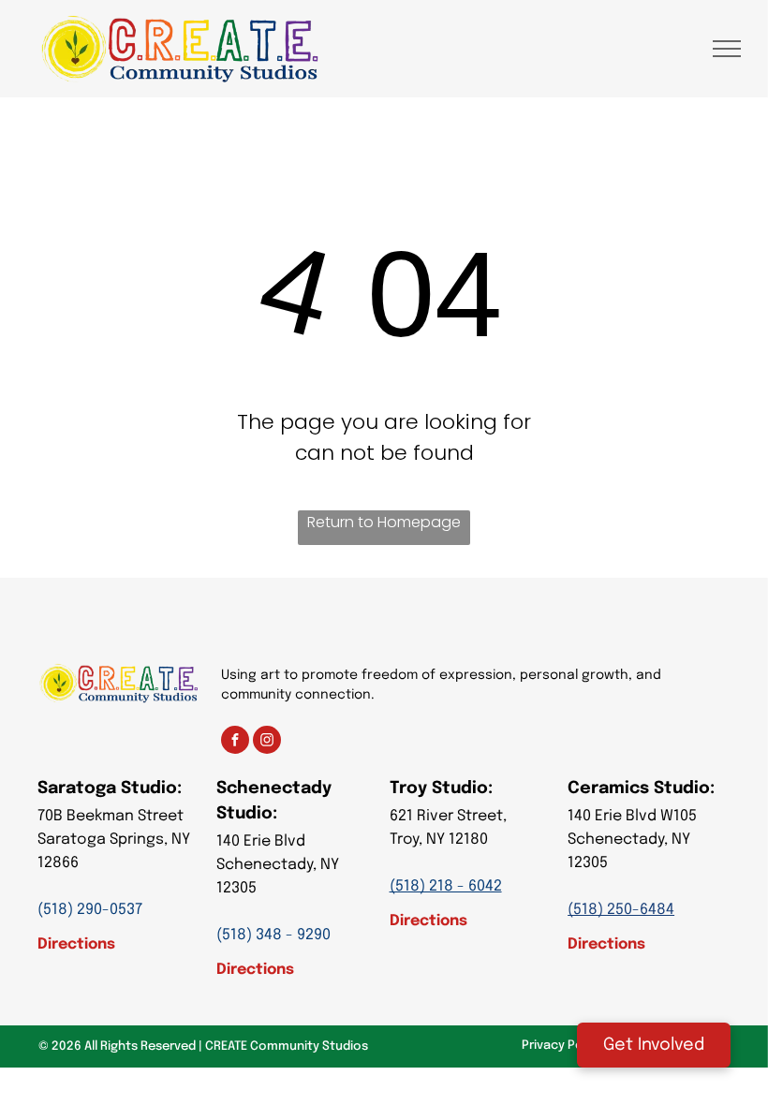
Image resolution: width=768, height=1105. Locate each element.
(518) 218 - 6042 (446, 886)
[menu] (726, 48)
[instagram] (267, 742)
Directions (76, 944)
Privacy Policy (562, 1045)
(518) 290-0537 (89, 910)
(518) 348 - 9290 (273, 935)
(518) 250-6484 (621, 910)
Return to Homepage (384, 522)
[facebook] (235, 742)
